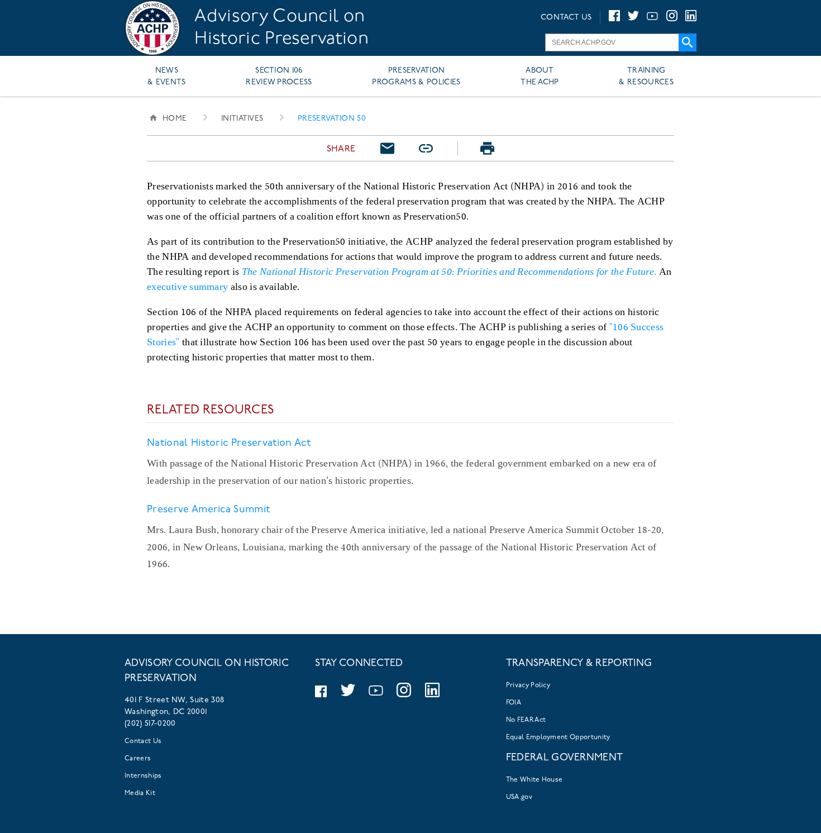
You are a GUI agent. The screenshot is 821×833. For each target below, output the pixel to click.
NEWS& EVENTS (166, 76)
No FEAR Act (526, 720)
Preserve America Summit (208, 510)
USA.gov (519, 797)
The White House (534, 780)
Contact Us (143, 741)
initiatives (242, 119)
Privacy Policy (528, 685)
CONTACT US (566, 17)
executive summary (187, 286)
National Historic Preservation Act (229, 444)
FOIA (513, 702)
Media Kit (140, 793)
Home (175, 119)
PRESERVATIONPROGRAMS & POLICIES (416, 76)
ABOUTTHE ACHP (540, 76)
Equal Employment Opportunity (558, 737)
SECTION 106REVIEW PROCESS (279, 76)
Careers (138, 758)
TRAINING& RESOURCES (646, 76)
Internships (143, 776)
